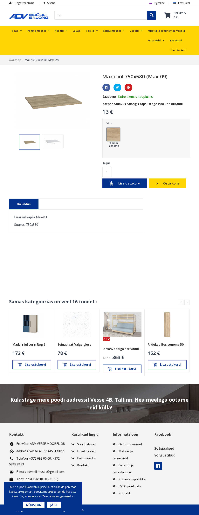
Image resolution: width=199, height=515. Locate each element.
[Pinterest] (128, 87)
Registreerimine (24, 3)
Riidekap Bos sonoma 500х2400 (167, 344)
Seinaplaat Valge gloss (74, 344)
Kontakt (83, 465)
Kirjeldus (24, 204)
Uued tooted (86, 451)
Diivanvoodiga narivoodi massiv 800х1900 (122, 349)
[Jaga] (106, 87)
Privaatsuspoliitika (132, 479)
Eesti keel (184, 3)
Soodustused (86, 444)
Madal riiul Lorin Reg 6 (28, 344)
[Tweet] (117, 87)
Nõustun (33, 505)
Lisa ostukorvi (125, 183)
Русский (159, 3)
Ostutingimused (130, 444)
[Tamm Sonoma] (113, 133)
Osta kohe (167, 183)
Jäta (54, 505)
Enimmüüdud (86, 458)
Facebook (158, 466)
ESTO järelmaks (130, 486)
